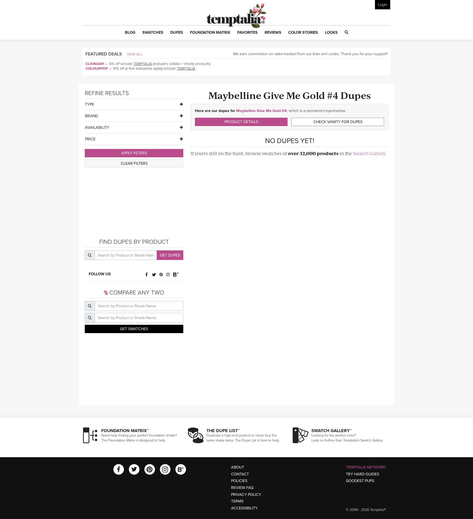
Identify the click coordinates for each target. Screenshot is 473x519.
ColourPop (96, 68)
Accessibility (244, 508)
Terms (237, 501)
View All (135, 54)
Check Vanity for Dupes (337, 121)
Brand (91, 116)
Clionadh (94, 64)
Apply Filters (134, 153)
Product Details (241, 121)
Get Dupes (170, 255)
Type (89, 104)
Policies (239, 480)
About (237, 467)
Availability (97, 127)
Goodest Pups (360, 480)
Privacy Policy (246, 494)
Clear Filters (134, 163)
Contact (240, 474)
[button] (130, 33)
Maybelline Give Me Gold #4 (261, 110)
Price (90, 139)
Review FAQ (242, 487)
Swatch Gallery (369, 153)
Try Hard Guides (362, 474)
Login (382, 4)
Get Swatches (134, 328)
